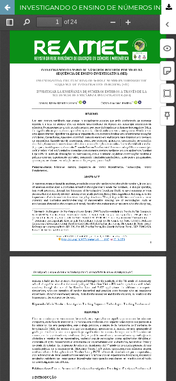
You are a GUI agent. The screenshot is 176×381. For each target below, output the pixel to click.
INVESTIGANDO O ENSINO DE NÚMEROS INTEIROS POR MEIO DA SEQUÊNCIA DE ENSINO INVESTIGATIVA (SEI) (98, 7)
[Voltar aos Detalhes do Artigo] (7, 7)
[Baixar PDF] (168, 7)
